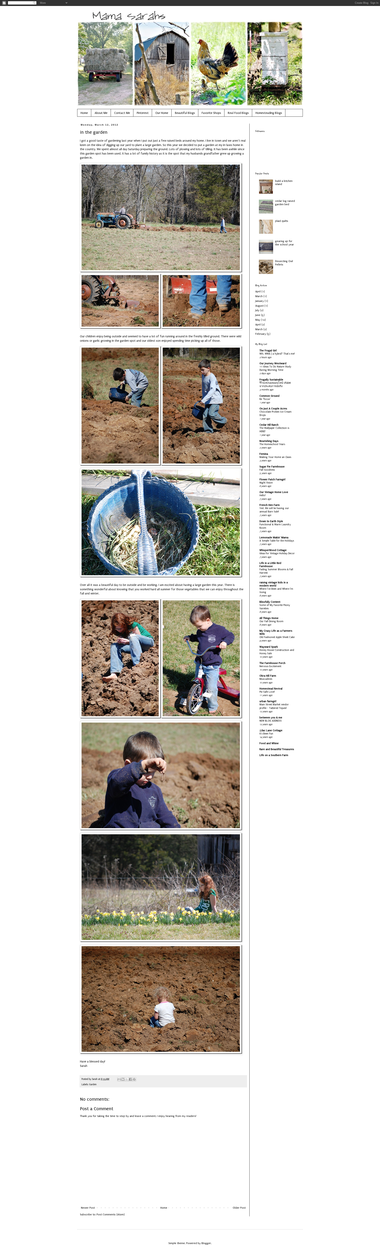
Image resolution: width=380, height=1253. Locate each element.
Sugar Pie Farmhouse (272, 466)
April (258, 291)
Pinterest (143, 113)
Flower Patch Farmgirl (272, 479)
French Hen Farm (269, 504)
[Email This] (119, 1079)
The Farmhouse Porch (272, 663)
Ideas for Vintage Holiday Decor (277, 553)
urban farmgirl (267, 701)
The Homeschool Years (272, 444)
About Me (101, 113)
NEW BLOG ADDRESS (270, 720)
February (260, 333)
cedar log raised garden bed (285, 202)
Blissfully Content (269, 601)
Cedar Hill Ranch (268, 424)
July (257, 310)
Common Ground (269, 395)
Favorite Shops (211, 113)
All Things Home (268, 618)
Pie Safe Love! (267, 691)
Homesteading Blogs (269, 113)
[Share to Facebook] (130, 1079)
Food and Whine (269, 743)
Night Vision (266, 482)
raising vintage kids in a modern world (273, 584)
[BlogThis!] (123, 1079)
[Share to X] (127, 1079)
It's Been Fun (266, 733)
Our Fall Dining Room (271, 621)
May (257, 319)
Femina (263, 453)
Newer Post (88, 1207)
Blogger (206, 1243)
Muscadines (265, 679)
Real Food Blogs (238, 113)
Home (84, 113)
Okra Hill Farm (267, 675)
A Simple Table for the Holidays (276, 540)
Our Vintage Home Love (273, 492)
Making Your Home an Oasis (275, 457)
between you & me (270, 717)
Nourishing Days (268, 441)
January (259, 300)
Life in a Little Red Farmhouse (270, 565)
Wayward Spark (268, 646)
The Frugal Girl (268, 350)
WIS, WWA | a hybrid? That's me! (277, 353)
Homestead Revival (270, 688)
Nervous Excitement (270, 666)
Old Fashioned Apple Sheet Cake (276, 637)
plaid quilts (281, 220)
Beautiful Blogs (185, 113)
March (259, 296)
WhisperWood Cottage (273, 550)
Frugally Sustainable (271, 379)
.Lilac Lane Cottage (270, 730)
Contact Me (122, 113)
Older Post (239, 1207)
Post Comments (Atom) (111, 1214)
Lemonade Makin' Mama (273, 537)
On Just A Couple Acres (273, 408)
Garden (93, 1084)
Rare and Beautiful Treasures (276, 749)
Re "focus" (265, 399)
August (259, 305)
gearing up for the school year (284, 243)
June (257, 315)
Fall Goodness (267, 469)
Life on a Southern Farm (273, 755)
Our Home (161, 113)
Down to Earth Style (271, 521)
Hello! (262, 495)
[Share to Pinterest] (134, 1079)
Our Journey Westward (272, 363)
